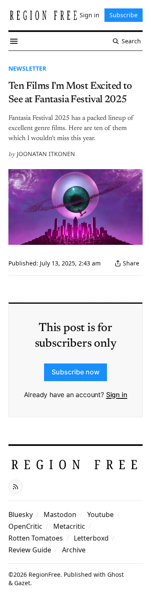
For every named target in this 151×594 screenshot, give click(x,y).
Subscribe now (75, 372)
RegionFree (44, 574)
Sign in (117, 394)
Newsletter (27, 68)
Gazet (22, 583)
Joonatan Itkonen (46, 154)
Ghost (115, 574)
